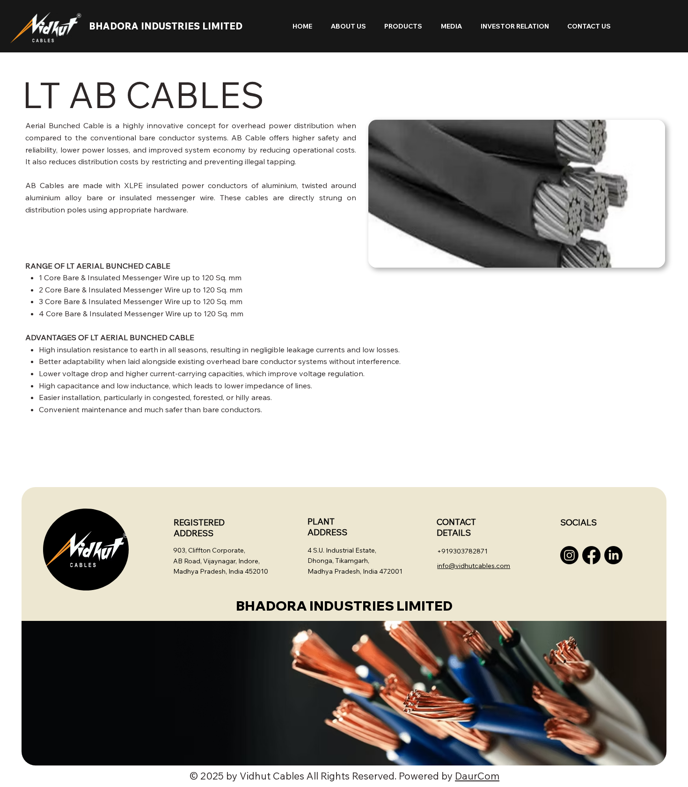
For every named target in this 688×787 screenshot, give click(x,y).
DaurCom (477, 776)
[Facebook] (591, 555)
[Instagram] (569, 555)
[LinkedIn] (613, 555)
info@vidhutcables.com (473, 565)
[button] (346, 26)
